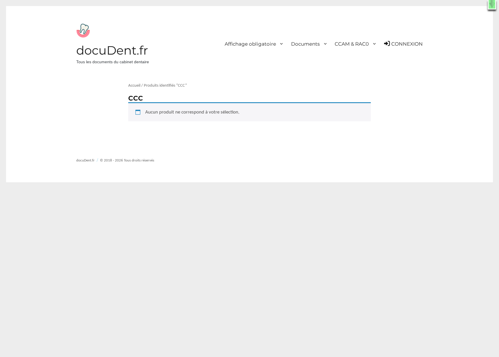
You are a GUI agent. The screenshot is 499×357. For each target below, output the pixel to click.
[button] (492, 5)
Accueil (134, 85)
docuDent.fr (112, 50)
